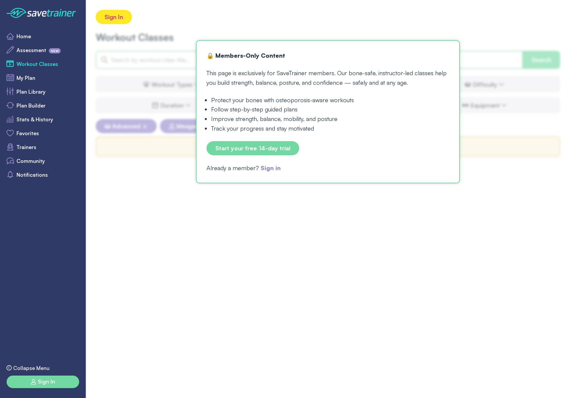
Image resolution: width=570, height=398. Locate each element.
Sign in (271, 167)
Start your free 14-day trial (252, 148)
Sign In (114, 16)
